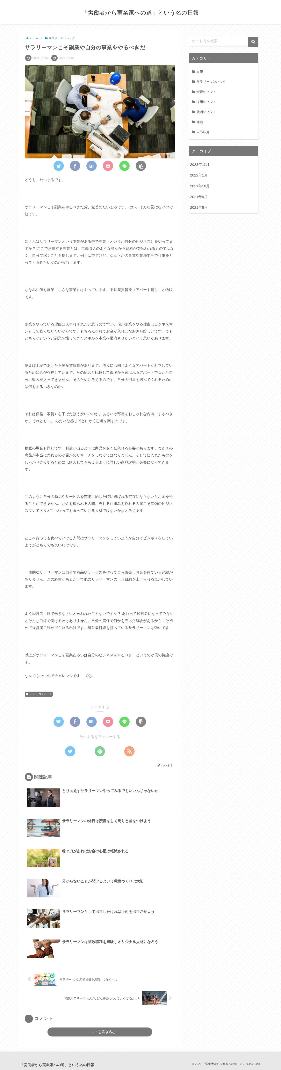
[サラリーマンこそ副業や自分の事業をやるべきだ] (91, 166)
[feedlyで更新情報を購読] (100, 751)
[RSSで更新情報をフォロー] (129, 751)
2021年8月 (199, 207)
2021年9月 (199, 197)
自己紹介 (203, 132)
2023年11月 (199, 165)
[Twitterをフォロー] (70, 751)
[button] (253, 42)
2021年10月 (200, 186)
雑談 (199, 122)
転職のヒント (206, 92)
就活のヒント (206, 112)
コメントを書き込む (100, 1032)
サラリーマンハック (40, 694)
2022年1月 (199, 175)
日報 (199, 71)
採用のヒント (206, 102)
